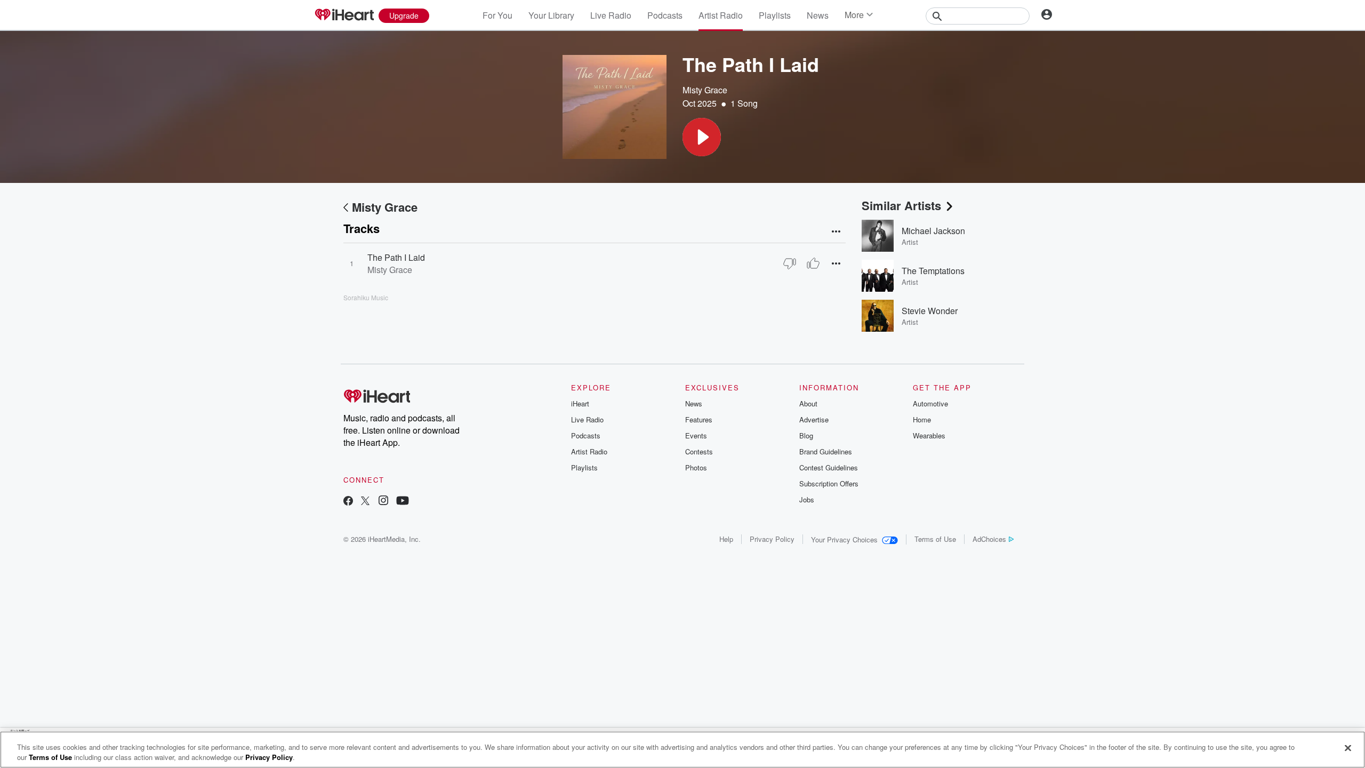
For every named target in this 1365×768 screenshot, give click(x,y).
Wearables (929, 435)
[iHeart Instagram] (383, 501)
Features (698, 419)
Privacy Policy (772, 539)
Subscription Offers (828, 483)
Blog (806, 435)
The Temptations (933, 271)
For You (497, 15)
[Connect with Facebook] (348, 501)
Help (726, 539)
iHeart (580, 403)
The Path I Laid (396, 257)
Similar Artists (901, 205)
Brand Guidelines (825, 451)
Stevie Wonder (930, 311)
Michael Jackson (933, 231)
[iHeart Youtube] (402, 501)
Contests (699, 451)
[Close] (1348, 748)
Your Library (551, 15)
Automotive (930, 403)
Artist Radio (720, 15)
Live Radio (610, 15)
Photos (696, 467)
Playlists (775, 15)
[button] (701, 137)
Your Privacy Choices (844, 539)
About (808, 403)
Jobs (806, 499)
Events (696, 435)
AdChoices (989, 539)
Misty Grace (704, 90)
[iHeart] (344, 15)
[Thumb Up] (813, 263)
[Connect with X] (365, 501)
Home (922, 419)
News (818, 15)
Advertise (814, 419)
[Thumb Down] (789, 263)
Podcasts (664, 15)
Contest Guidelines (828, 467)
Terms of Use (935, 539)
